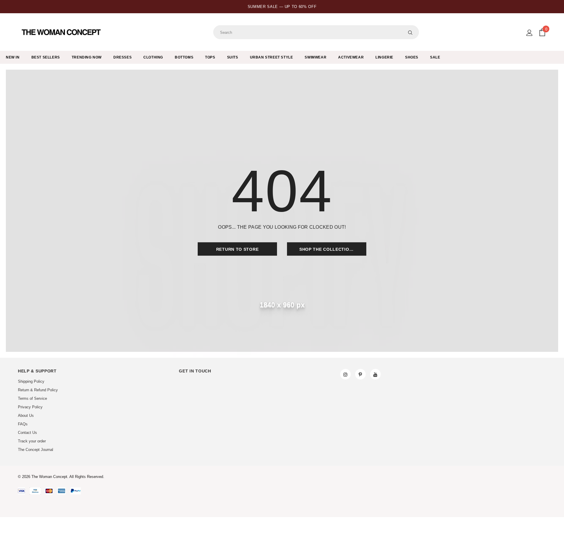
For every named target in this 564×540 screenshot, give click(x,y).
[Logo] (62, 32)
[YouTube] (375, 374)
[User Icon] (529, 33)
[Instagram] (345, 374)
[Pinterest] (360, 374)
